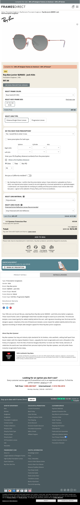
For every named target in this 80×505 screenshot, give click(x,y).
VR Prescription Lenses (10, 440)
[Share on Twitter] (7, 308)
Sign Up (32, 399)
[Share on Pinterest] (11, 308)
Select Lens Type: (11, 116)
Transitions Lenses (33, 479)
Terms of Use (23, 497)
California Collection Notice (60, 434)
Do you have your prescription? (18, 131)
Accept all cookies (68, 500)
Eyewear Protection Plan (18, 221)
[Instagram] (71, 490)
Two (16, 163)
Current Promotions (34, 408)
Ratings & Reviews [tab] (60, 275)
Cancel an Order (56, 417)
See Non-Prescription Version (16, 85)
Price (72, 227)
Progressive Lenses (38, 120)
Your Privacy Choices (58, 437)
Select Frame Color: (13, 91)
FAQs (29, 456)
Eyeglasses (7, 414)
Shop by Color (8, 428)
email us (44, 383)
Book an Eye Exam (33, 481)
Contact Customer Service (59, 440)
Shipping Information (58, 426)
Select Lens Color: (12, 205)
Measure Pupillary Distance (36, 467)
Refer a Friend (32, 431)
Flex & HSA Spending (34, 484)
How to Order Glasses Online (36, 461)
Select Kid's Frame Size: (14, 99)
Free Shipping (32, 420)
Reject (46, 500)
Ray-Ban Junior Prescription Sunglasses (30, 12)
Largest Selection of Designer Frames (14, 456)
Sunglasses (7, 417)
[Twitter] (65, 490)
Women (6, 411)
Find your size (70, 99)
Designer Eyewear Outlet (35, 417)
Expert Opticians (9, 461)
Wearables (7, 446)
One (9, 163)
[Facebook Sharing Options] (4, 308)
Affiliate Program (33, 434)
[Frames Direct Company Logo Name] (13, 6)
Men (5, 408)
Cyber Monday (32, 414)
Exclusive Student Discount (36, 426)
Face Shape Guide (33, 470)
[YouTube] (75, 490)
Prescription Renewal (58, 443)
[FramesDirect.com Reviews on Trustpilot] (63, 399)
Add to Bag (40, 237)
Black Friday (31, 411)
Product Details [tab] (20, 275)
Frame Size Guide (33, 473)
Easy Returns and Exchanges (60, 414)
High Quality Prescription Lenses (13, 458)
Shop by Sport (8, 437)
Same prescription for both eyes (18, 139)
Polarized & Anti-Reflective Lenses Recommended (21, 207)
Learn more (32, 232)
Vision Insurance (57, 423)
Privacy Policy (11, 497)
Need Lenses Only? (33, 476)
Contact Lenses (8, 423)
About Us (6, 453)
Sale (5, 443)
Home (3, 12)
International (56, 428)
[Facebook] (61, 490)
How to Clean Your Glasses (35, 464)
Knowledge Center (33, 453)
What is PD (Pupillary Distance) (18, 160)
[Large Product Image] (40, 41)
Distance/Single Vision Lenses (16, 120)
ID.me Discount (32, 423)
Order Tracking (56, 420)
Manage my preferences (9, 500)
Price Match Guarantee (34, 428)
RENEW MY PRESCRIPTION (15, 267)
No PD (24, 163)
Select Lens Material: (13, 196)
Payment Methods (57, 408)
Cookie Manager (58, 497)
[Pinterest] (68, 490)
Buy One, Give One (9, 464)
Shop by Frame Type (10, 431)
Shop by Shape (8, 434)
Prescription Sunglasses (12, 12)
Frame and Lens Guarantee (60, 431)
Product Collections (9, 426)
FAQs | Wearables (33, 458)
